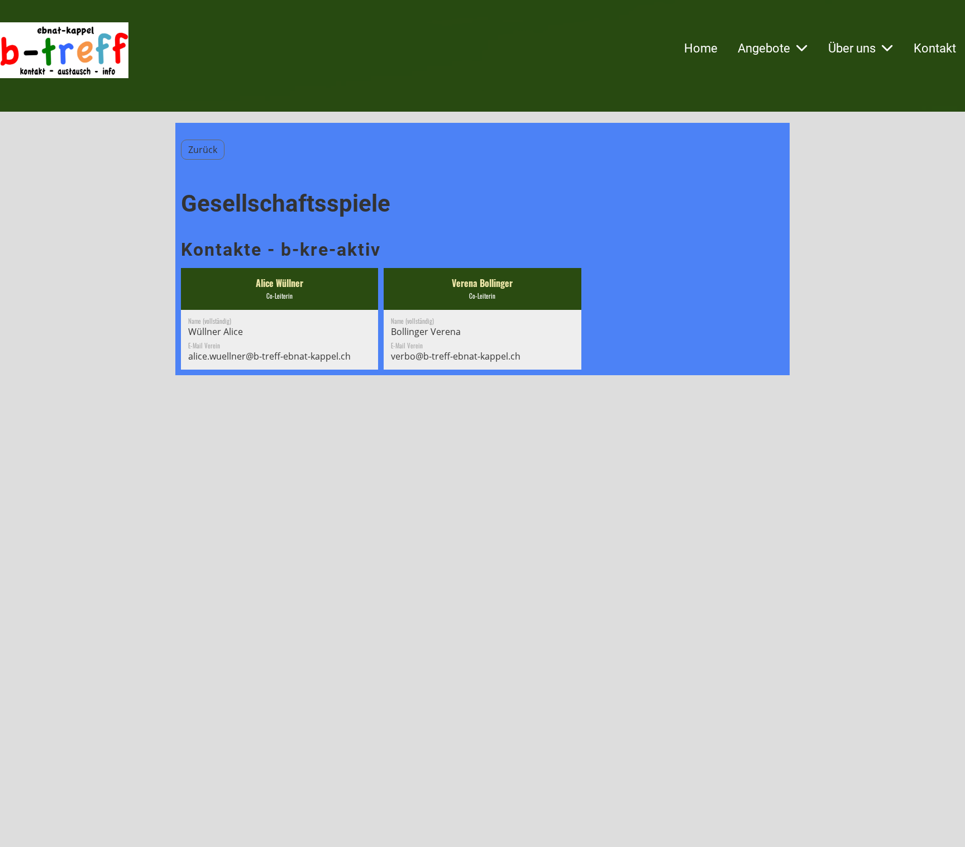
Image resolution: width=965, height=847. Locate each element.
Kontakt (935, 48)
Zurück (202, 149)
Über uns (852, 48)
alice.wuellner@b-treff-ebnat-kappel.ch (269, 356)
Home (701, 48)
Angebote (764, 48)
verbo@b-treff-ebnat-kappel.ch (455, 356)
